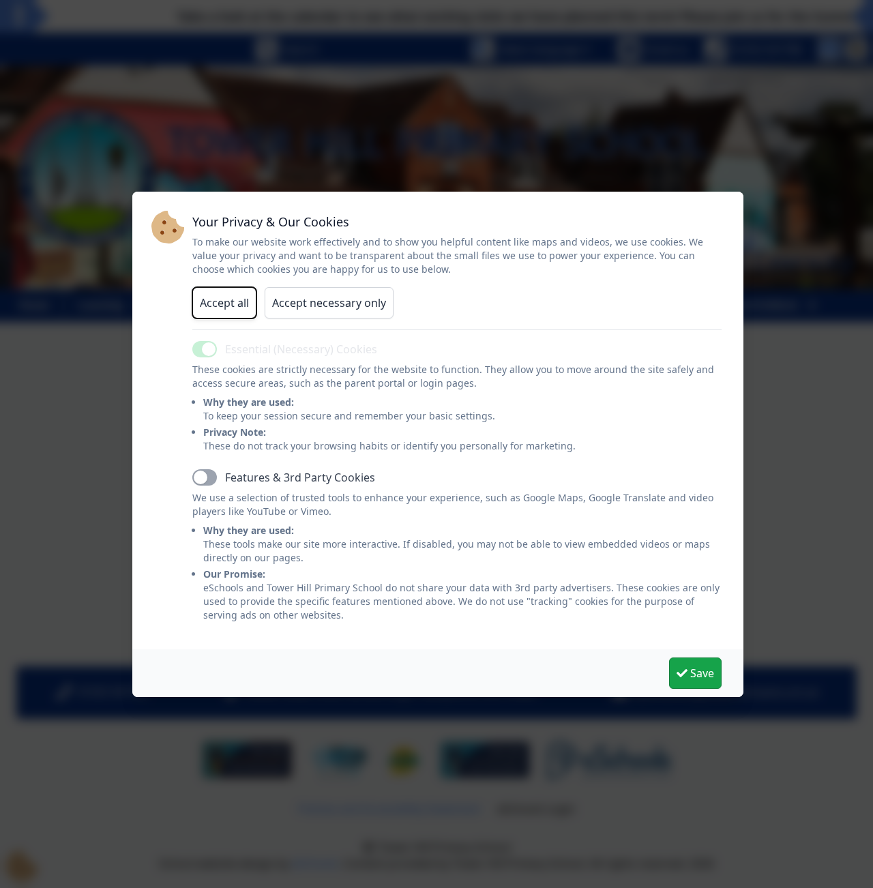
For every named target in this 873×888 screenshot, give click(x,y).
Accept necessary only (329, 302)
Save (700, 673)
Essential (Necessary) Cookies (301, 349)
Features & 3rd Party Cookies (300, 477)
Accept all (224, 302)
